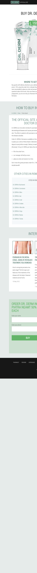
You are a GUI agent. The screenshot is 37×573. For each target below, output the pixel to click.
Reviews (24, 362)
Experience (32, 362)
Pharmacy (16, 362)
